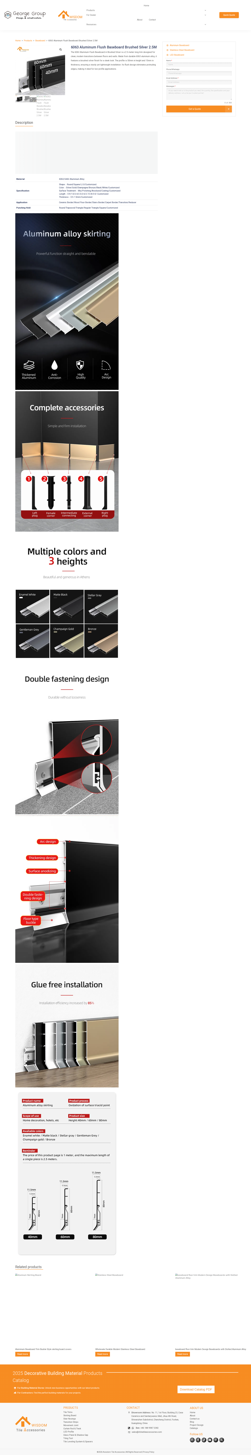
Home (192, 1412)
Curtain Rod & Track (72, 1428)
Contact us (194, 1418)
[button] (60, 49)
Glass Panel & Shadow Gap (75, 1435)
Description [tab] (24, 123)
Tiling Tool (68, 1438)
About (192, 1415)
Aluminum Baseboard (179, 45)
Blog (192, 1422)
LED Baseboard (177, 55)
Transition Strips (70, 1422)
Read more (22, 1354)
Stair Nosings (69, 1418)
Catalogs (194, 1428)
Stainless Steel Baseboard (182, 50)
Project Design (196, 1425)
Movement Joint (70, 1425)
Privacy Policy (148, 1452)
